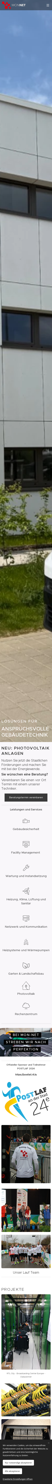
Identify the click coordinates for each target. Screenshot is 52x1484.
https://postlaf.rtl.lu (26, 1074)
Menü (48, 5)
